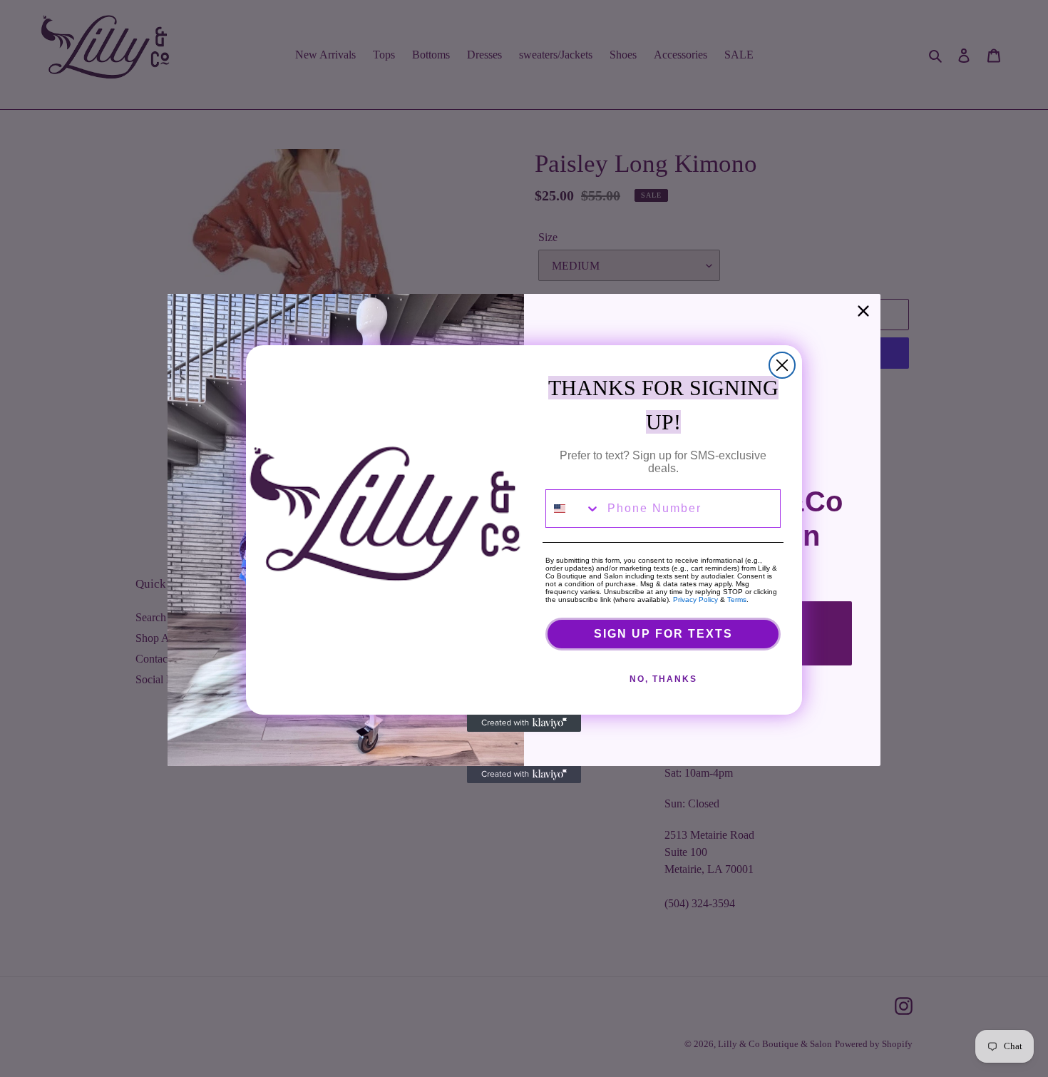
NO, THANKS (663, 679)
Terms (736, 599)
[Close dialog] (782, 365)
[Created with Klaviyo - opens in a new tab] (524, 723)
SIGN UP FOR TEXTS (663, 634)
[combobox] (573, 508)
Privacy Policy (695, 599)
